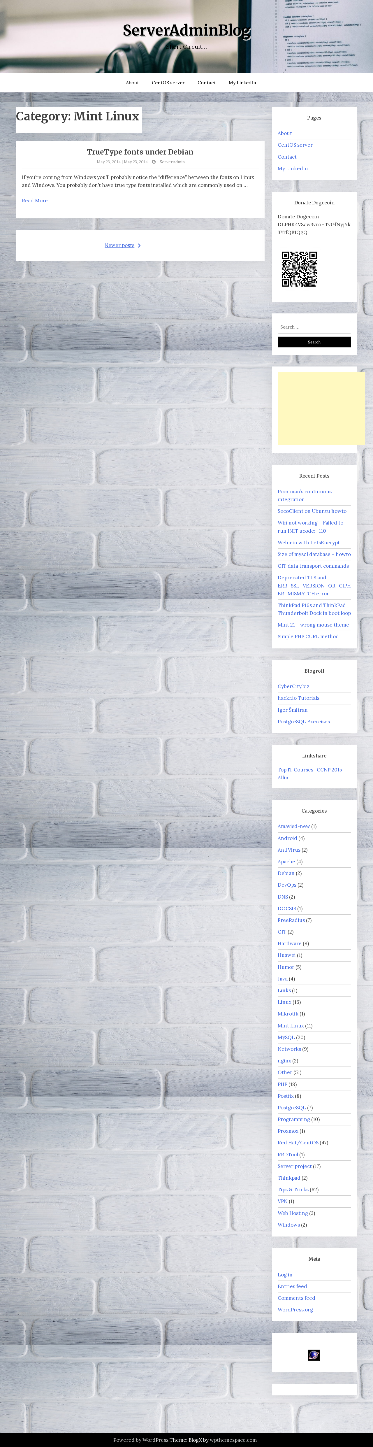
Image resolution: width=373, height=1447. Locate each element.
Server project (295, 1166)
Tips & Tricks (293, 1189)
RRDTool (288, 1154)
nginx (284, 1060)
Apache (286, 861)
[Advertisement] (321, 408)
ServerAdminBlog (186, 30)
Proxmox (288, 1131)
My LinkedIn (242, 82)
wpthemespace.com (233, 1440)
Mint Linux (291, 1025)
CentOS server (168, 82)
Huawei (287, 955)
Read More (35, 200)
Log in (285, 1274)
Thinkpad (289, 1178)
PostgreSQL (292, 1107)
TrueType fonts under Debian (140, 152)
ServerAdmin (172, 161)
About (132, 82)
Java (283, 979)
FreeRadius (291, 920)
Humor (286, 967)
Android (287, 838)
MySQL (286, 1037)
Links (284, 990)
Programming (294, 1119)
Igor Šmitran (293, 710)
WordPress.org (295, 1309)
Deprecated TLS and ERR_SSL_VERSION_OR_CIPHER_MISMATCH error (314, 585)
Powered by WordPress (140, 1440)
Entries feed (292, 1286)
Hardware (290, 943)
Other (285, 1072)
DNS (283, 897)
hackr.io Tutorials (298, 698)
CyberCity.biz (293, 686)
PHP (282, 1084)
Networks (289, 1049)
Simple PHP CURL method (308, 636)
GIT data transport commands (313, 566)
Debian (286, 873)
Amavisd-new (294, 826)
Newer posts (119, 245)
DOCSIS (287, 908)
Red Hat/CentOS (298, 1142)
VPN (283, 1201)
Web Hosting (293, 1213)
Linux (284, 1002)
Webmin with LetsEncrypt (309, 542)
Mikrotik (288, 1014)
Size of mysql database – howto (314, 554)
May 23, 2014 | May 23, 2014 (122, 161)
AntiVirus (289, 850)
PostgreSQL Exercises (304, 721)
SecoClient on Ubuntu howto (312, 511)
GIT (282, 932)
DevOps (287, 885)
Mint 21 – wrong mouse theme (313, 625)
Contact (207, 82)
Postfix (286, 1096)
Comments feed (296, 1298)
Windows (289, 1225)
